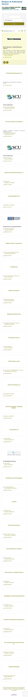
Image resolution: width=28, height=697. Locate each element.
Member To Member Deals (13, 688)
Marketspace (21, 688)
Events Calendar (21, 687)
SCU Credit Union (8, 104)
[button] (2, 31)
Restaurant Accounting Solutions (12, 226)
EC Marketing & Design (9, 461)
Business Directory (6, 687)
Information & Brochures (18, 689)
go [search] (14, 23)
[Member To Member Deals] (4, 63)
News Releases (14, 687)
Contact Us (10, 689)
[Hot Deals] (7, 63)
